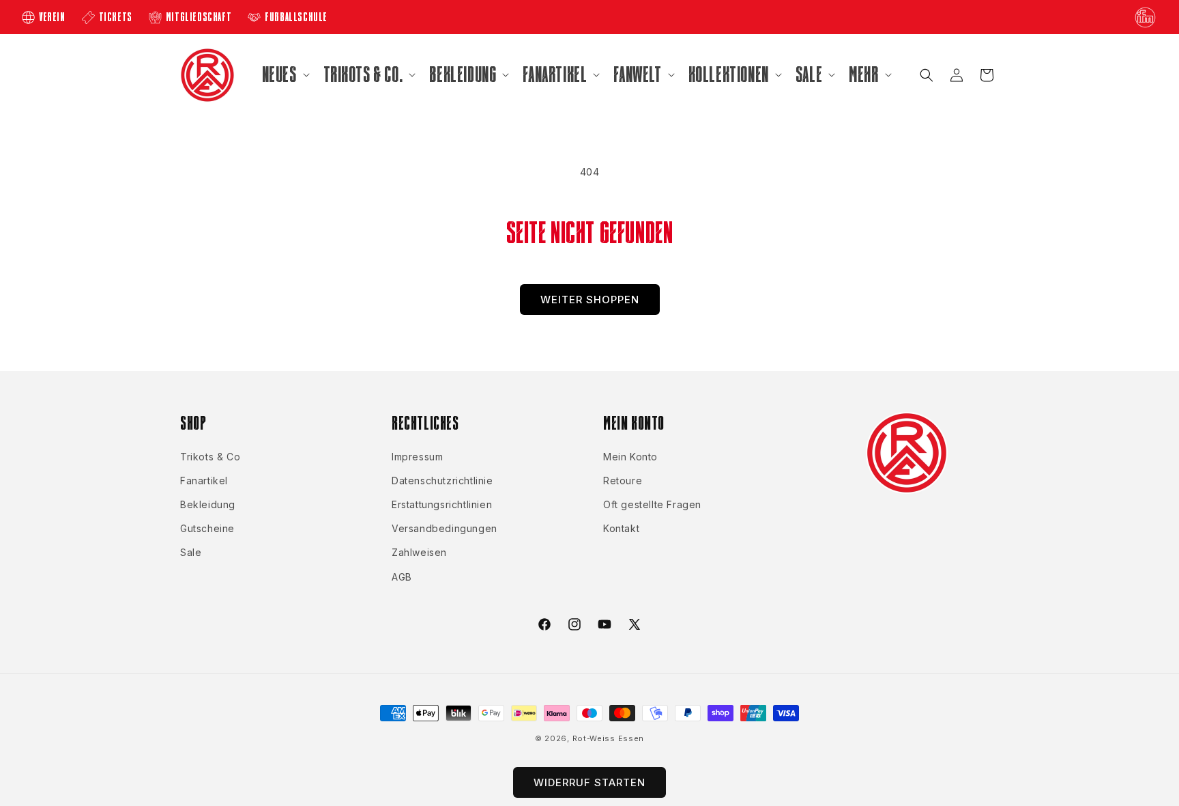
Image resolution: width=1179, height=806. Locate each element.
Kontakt (621, 528)
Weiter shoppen (589, 299)
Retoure (622, 480)
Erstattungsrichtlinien (442, 504)
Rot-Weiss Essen (608, 738)
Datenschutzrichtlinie (442, 480)
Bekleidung (207, 504)
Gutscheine (207, 528)
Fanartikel (204, 480)
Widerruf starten (589, 782)
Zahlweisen (419, 552)
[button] (284, 74)
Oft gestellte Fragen (652, 504)
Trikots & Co (210, 456)
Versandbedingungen (444, 528)
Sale (190, 552)
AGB (402, 577)
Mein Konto (630, 456)
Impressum (417, 456)
